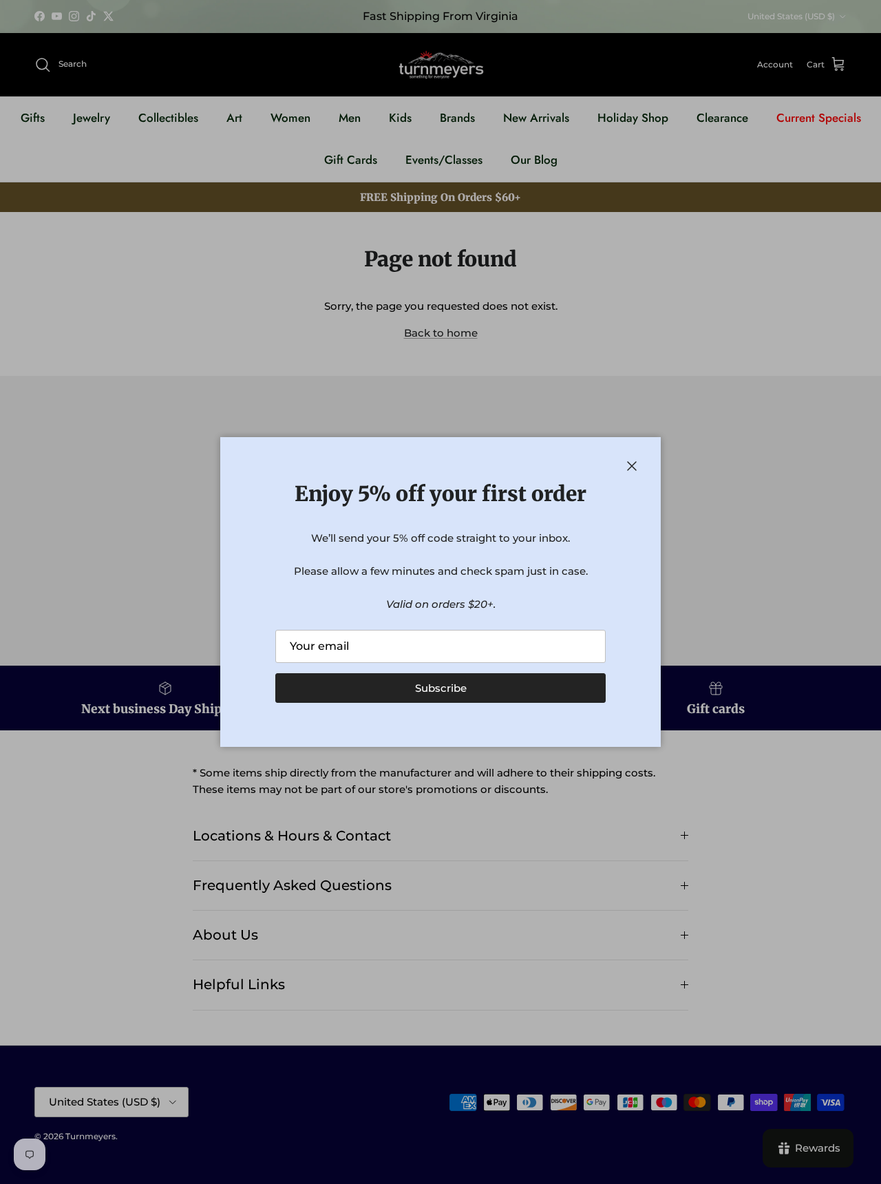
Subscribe (441, 688)
